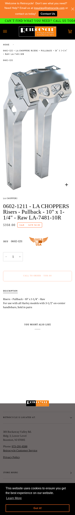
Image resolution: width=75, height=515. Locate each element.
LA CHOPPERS (10, 198)
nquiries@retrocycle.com (49, 7)
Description (10, 291)
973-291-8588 (19, 446)
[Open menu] (9, 32)
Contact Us (48, 13)
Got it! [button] (37, 508)
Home (6, 45)
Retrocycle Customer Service (20, 450)
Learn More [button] (14, 498)
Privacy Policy (11, 457)
